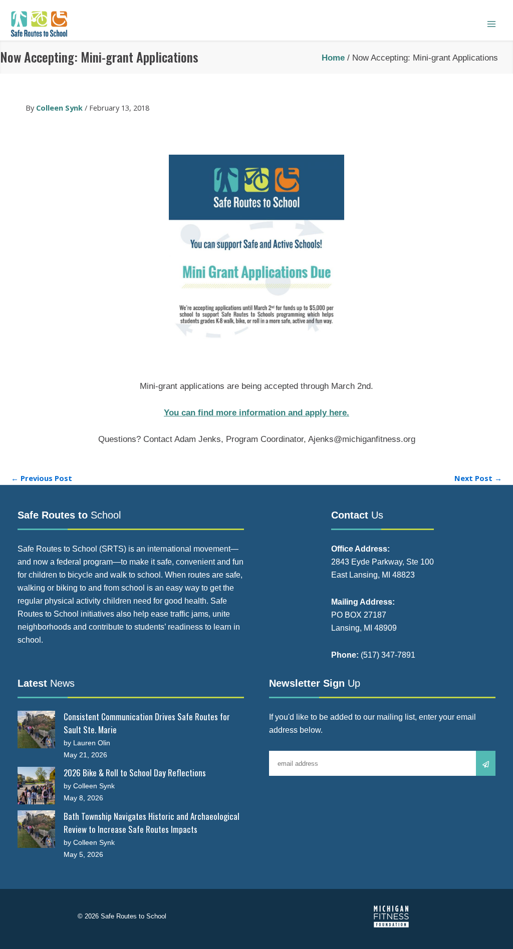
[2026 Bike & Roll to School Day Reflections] (36, 785)
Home (333, 58)
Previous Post (41, 478)
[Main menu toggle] (491, 24)
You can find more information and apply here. (256, 412)
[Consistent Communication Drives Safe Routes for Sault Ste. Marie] (36, 729)
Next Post (478, 478)
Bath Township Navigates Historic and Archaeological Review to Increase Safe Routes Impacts (151, 822)
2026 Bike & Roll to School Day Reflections (135, 772)
